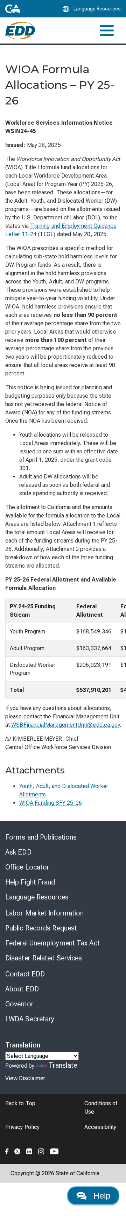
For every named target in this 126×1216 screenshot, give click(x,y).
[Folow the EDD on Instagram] (41, 1150)
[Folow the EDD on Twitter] (17, 1150)
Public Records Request (41, 928)
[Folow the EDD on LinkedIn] (29, 1150)
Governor (19, 1004)
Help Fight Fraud (30, 882)
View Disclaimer (25, 1078)
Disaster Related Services (43, 958)
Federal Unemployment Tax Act (52, 943)
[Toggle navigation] (107, 30)
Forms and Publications (41, 837)
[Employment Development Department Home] (20, 30)
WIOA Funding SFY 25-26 (50, 803)
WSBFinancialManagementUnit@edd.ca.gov (65, 725)
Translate (63, 1065)
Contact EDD (25, 974)
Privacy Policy (22, 1127)
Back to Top (20, 1103)
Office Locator (27, 867)
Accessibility (100, 1127)
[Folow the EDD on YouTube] (54, 1150)
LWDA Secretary (29, 1019)
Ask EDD (18, 852)
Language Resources (37, 897)
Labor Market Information (44, 913)
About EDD (22, 989)
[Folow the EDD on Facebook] (7, 1150)
